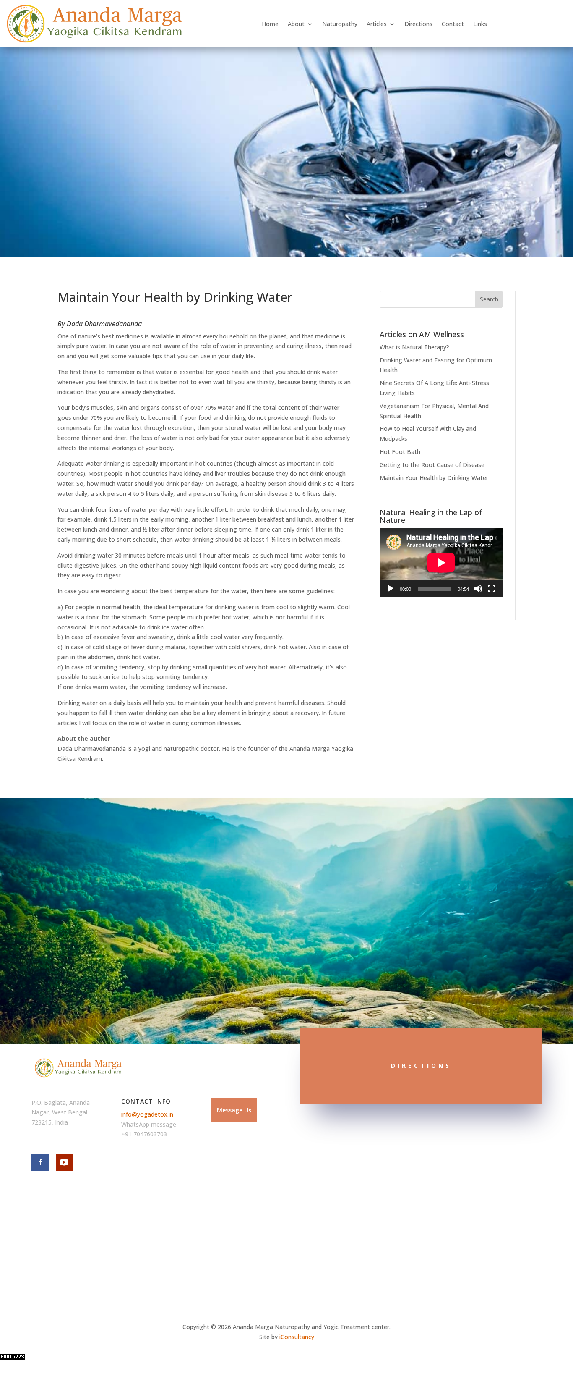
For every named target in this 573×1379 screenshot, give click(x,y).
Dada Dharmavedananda (104, 323)
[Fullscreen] (491, 589)
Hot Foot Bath (400, 452)
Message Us (234, 1110)
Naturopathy (339, 24)
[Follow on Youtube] (64, 1162)
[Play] (390, 589)
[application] (441, 562)
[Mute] (478, 589)
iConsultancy (296, 1337)
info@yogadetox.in (147, 1114)
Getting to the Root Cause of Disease (432, 465)
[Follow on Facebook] (40, 1162)
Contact (453, 24)
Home (270, 24)
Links (480, 24)
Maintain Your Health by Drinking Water (434, 478)
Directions (418, 24)
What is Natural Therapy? (414, 347)
